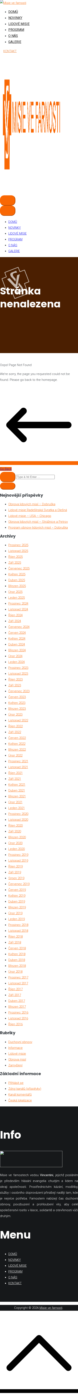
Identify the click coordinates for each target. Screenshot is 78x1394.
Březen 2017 (17, 1007)
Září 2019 (14, 872)
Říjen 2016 (15, 1024)
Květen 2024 (16, 638)
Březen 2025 (17, 586)
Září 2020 (14, 831)
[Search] (7, 477)
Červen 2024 (17, 633)
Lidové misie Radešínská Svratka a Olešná (37, 510)
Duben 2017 (16, 1001)
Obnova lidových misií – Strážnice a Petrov (38, 522)
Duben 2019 (16, 901)
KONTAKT (10, 51)
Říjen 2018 (15, 936)
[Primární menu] (7, 200)
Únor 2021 (15, 802)
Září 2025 (14, 562)
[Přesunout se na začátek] (39, 1391)
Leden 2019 (16, 919)
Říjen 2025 (15, 557)
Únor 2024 (15, 656)
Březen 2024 (17, 650)
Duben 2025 (16, 580)
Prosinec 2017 (18, 977)
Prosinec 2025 (18, 545)
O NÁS (13, 36)
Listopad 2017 (18, 983)
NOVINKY (15, 18)
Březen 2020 (17, 837)
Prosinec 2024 (18, 603)
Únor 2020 (15, 843)
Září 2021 (14, 779)
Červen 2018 (17, 948)
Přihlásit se (16, 1083)
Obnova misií (17, 1059)
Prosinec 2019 (18, 855)
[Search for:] (27, 477)
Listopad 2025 (18, 551)
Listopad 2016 (18, 1018)
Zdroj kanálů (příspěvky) (24, 1089)
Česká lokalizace (20, 1100)
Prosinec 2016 (18, 1012)
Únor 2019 (15, 913)
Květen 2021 (16, 785)
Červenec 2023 (19, 691)
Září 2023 (14, 685)
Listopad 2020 (18, 820)
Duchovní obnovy (20, 1042)
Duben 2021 (16, 790)
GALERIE (14, 42)
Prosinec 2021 (18, 761)
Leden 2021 (16, 808)
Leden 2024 (16, 662)
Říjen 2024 (15, 615)
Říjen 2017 (15, 989)
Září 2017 (14, 995)
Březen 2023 (17, 709)
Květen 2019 (16, 896)
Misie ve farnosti (51, 1308)
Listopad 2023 (18, 674)
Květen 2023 (16, 703)
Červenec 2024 (19, 627)
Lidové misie (17, 1054)
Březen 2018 (17, 966)
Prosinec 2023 (18, 668)
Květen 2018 (16, 954)
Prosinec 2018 (18, 925)
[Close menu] (7, 211)
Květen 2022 (16, 744)
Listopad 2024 (18, 609)
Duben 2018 (16, 960)
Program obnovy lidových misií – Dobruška (38, 527)
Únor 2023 (15, 714)
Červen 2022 (17, 738)
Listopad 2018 (18, 931)
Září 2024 (14, 621)
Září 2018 (14, 942)
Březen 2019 (17, 907)
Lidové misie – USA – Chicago (29, 516)
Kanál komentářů (20, 1094)
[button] (7, 486)
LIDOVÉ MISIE (19, 24)
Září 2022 (14, 732)
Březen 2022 (17, 749)
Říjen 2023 (15, 679)
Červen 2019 (17, 890)
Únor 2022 (15, 755)
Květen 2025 (16, 574)
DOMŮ (13, 12)
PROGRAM (16, 30)
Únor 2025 (15, 592)
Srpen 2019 (16, 878)
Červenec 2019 (19, 884)
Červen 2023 (17, 697)
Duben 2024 (16, 644)
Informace (15, 1048)
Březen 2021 (17, 796)
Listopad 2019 (18, 860)
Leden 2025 (16, 598)
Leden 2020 (16, 849)
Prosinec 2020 (18, 814)
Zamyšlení (15, 1065)
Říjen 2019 (15, 866)
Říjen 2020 (15, 825)
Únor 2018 (15, 972)
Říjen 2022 (15, 726)
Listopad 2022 (18, 720)
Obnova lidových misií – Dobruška (31, 504)
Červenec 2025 (19, 568)
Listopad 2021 (18, 767)
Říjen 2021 (15, 773)
